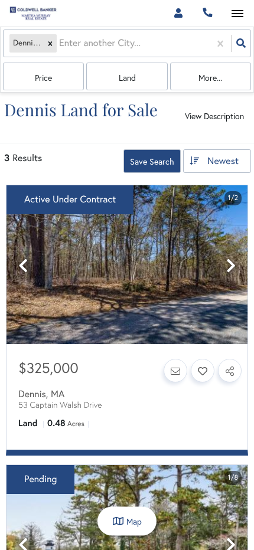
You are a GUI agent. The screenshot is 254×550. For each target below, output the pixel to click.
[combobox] (60, 43)
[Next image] (231, 265)
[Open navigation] (237, 14)
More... (210, 78)
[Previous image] (23, 265)
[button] (50, 43)
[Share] (230, 370)
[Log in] (178, 13)
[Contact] (175, 370)
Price (43, 78)
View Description (214, 116)
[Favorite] (202, 370)
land (127, 78)
